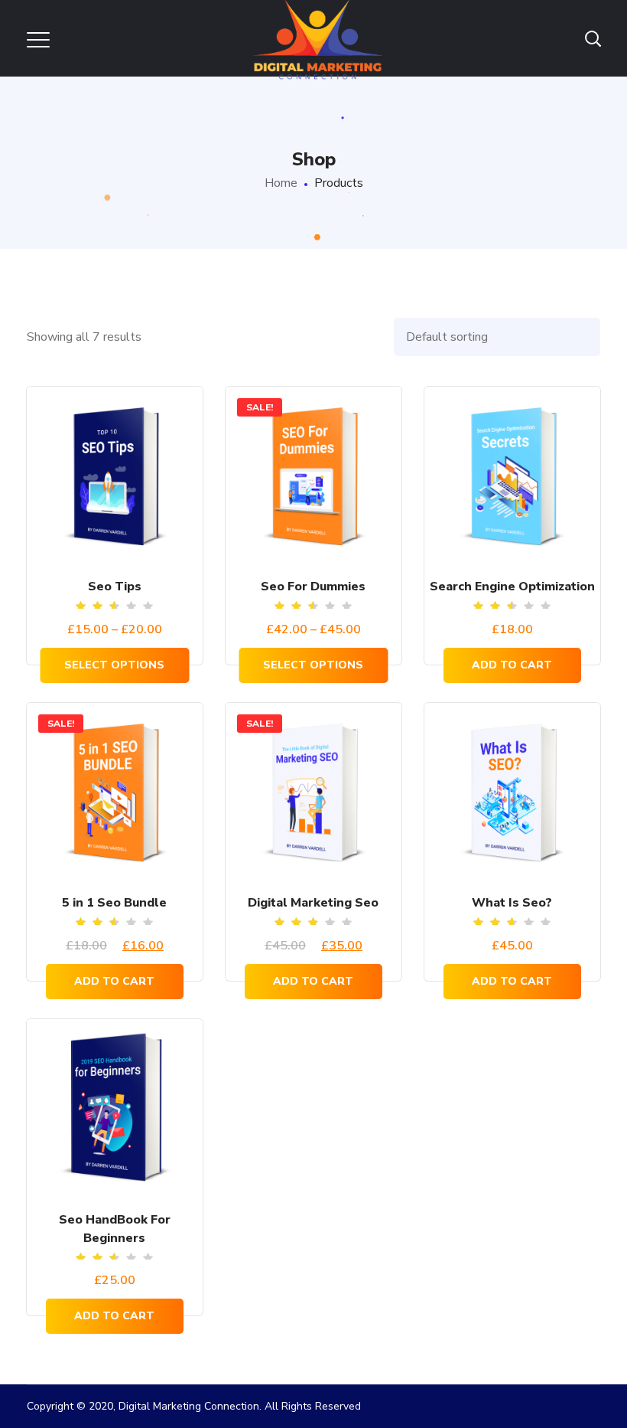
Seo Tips (114, 586)
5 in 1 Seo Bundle (114, 902)
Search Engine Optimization (512, 586)
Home (281, 183)
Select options (114, 665)
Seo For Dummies (313, 586)
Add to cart (512, 665)
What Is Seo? (512, 902)
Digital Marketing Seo (313, 902)
